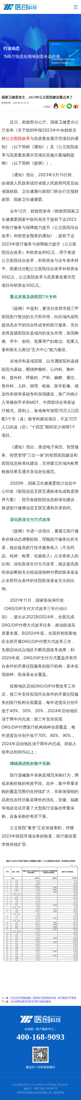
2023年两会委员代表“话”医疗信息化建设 (31, 1001)
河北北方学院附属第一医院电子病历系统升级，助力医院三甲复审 (43, 998)
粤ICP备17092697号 (46, 1088)
